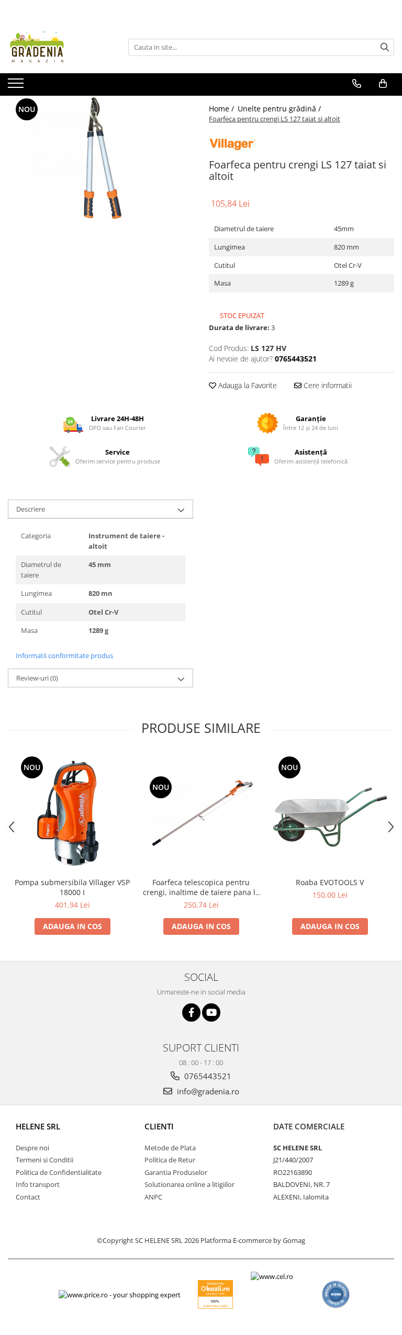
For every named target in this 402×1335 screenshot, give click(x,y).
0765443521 (206, 1076)
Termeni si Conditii (44, 1159)
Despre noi (32, 1147)
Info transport (38, 1184)
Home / (222, 109)
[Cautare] (384, 47)
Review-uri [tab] (37, 678)
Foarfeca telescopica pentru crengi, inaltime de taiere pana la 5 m (201, 887)
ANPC (153, 1197)
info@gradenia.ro (207, 1091)
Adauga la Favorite (246, 385)
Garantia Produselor (175, 1172)
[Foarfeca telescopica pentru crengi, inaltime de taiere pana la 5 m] (201, 813)
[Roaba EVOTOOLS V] (330, 813)
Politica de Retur (169, 1159)
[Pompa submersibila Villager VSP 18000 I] (72, 813)
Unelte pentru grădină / (280, 109)
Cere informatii (327, 385)
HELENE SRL (38, 1126)
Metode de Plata (170, 1147)
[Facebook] (191, 1012)
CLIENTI (159, 1126)
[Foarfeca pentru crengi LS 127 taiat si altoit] (100, 157)
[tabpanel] (100, 157)
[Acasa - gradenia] (60, 47)
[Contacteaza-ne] (356, 83)
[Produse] (17, 86)
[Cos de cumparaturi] (383, 83)
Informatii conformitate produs (64, 655)
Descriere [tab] (30, 509)
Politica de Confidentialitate (59, 1172)
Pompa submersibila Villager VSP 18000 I (72, 887)
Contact (28, 1197)
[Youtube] (211, 1012)
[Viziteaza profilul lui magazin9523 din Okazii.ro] (215, 1294)
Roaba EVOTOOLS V (330, 882)
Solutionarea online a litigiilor (189, 1184)
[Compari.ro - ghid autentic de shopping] (335, 1294)
